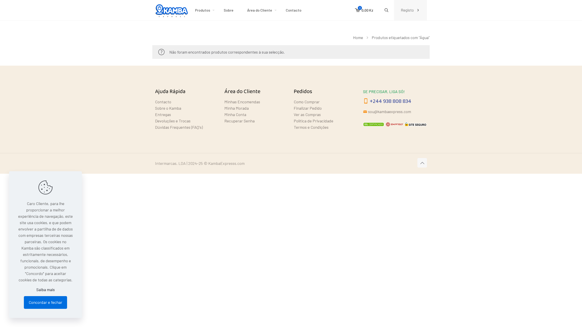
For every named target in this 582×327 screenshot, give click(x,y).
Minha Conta (235, 114)
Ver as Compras (307, 114)
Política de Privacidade (313, 120)
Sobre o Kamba (168, 108)
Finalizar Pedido (308, 108)
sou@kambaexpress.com (389, 111)
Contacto (163, 101)
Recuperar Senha (239, 120)
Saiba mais (45, 289)
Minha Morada (236, 108)
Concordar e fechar (45, 302)
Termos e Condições (311, 127)
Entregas (163, 114)
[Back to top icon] (422, 163)
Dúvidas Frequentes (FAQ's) (179, 127)
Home (358, 37)
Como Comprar (307, 101)
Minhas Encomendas (242, 101)
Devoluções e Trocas (173, 120)
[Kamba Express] (171, 10)
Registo (407, 9)
